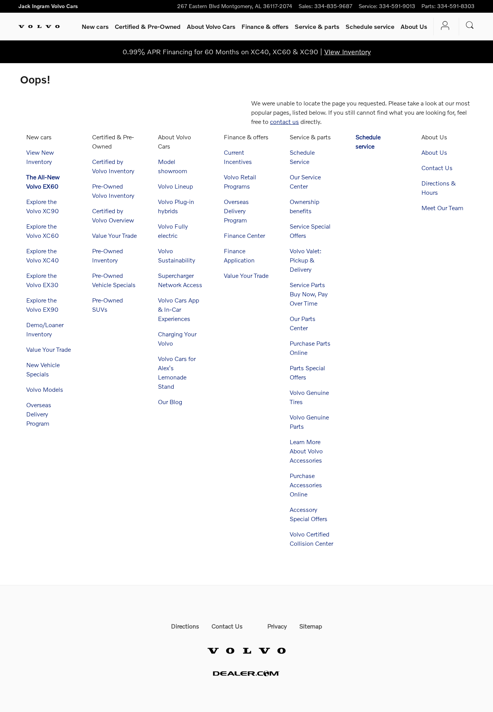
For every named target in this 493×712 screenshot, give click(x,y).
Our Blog (170, 401)
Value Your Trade (48, 349)
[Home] (39, 26)
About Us (414, 26)
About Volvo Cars (211, 26)
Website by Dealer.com (246, 673)
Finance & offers (264, 26)
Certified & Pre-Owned (148, 26)
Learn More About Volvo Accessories (306, 451)
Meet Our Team (442, 207)
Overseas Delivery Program (38, 414)
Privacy (277, 626)
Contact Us (437, 167)
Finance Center (244, 235)
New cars (95, 26)
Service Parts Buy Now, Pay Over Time (309, 294)
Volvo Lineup (175, 186)
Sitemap (310, 626)
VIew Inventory (347, 51)
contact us (284, 121)
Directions (185, 626)
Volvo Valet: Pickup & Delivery (306, 260)
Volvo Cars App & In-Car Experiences (178, 309)
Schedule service (369, 26)
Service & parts (317, 26)
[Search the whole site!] (470, 25)
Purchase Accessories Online (306, 485)
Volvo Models (44, 389)
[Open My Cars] (443, 26)
